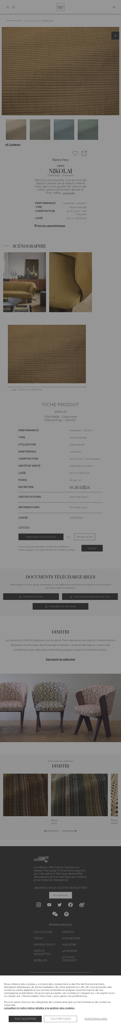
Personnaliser (95, 1018)
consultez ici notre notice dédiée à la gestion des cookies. (39, 1008)
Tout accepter (25, 1018)
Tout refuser (60, 1018)
